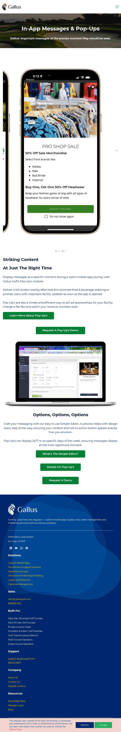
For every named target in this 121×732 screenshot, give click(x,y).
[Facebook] (27, 548)
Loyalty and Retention (19, 580)
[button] (4, 150)
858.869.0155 (14, 603)
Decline (85, 725)
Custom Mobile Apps (19, 563)
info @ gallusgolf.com (19, 599)
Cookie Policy (15, 729)
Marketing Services (18, 571)
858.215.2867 (14, 662)
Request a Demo (16, 686)
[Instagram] (21, 548)
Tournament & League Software (24, 567)
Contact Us (14, 682)
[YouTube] (16, 548)
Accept (103, 725)
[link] (60, 63)
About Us (13, 677)
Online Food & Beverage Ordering (25, 575)
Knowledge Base (16, 701)
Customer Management (20, 584)
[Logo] (11, 7)
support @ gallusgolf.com (21, 658)
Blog (10, 709)
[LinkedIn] (11, 548)
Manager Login (16, 705)
